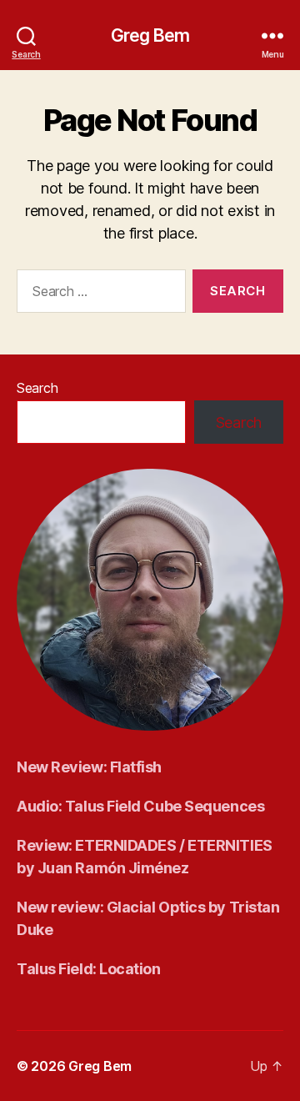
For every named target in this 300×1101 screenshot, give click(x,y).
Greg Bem (150, 35)
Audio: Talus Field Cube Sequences (140, 806)
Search (37, 388)
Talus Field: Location (89, 969)
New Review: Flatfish (89, 767)
